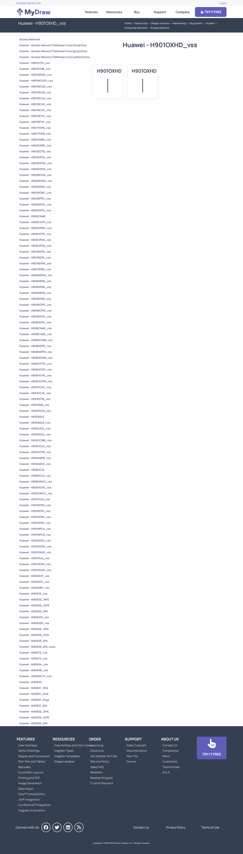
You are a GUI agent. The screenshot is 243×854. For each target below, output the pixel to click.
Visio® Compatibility (31, 794)
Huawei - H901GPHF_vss (35, 517)
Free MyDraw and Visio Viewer (72, 745)
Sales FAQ (97, 767)
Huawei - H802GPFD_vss (35, 157)
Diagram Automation (31, 810)
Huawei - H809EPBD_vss (35, 299)
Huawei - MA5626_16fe (34, 629)
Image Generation (30, 783)
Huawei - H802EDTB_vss (35, 151)
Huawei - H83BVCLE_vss (35, 475)
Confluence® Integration (34, 805)
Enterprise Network (136, 27)
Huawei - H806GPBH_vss (35, 228)
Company (183, 12)
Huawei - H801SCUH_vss (35, 98)
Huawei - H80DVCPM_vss (35, 381)
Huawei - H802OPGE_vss (35, 169)
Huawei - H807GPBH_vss (35, 269)
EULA (166, 772)
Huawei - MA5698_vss (33, 670)
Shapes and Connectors (34, 756)
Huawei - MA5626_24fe (34, 635)
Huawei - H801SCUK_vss (35, 104)
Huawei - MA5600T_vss (34, 576)
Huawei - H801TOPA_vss (35, 128)
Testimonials (171, 767)
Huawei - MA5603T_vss (34, 582)
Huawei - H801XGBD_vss (35, 139)
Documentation (136, 751)
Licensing (96, 745)
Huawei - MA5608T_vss (34, 587)
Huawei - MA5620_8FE (33, 611)
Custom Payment (101, 783)
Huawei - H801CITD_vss (34, 63)
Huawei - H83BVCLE (31, 470)
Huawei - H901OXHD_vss (35, 552)
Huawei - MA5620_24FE (34, 605)
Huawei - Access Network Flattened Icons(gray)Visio (53, 51)
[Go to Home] (34, 12)
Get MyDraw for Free (103, 756)
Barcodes (24, 767)
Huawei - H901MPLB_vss (35, 534)
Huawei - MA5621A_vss (34, 617)
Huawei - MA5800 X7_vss (35, 676)
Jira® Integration (29, 800)
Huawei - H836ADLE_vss (35, 434)
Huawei (210, 23)
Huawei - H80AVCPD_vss (35, 304)
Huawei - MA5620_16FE (34, 599)
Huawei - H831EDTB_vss (34, 399)
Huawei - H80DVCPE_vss (35, 375)
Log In (222, 3)
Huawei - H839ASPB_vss (35, 458)
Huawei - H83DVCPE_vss (35, 487)
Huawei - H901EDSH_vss (35, 505)
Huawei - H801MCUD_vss (35, 86)
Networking (179, 23)
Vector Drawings (29, 751)
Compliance (170, 751)
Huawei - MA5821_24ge (34, 699)
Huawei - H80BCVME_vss (35, 334)
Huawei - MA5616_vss (33, 593)
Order (95, 739)
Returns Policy (99, 761)
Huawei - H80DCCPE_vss (35, 363)
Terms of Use (210, 827)
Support (160, 12)
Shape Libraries (160, 23)
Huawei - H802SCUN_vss (35, 175)
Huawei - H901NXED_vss (35, 540)
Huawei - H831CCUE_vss (35, 393)
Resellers (96, 772)
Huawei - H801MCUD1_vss (36, 80)
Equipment (196, 23)
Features (91, 12)
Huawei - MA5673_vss (33, 652)
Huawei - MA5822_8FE (33, 723)
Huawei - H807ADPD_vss (35, 251)
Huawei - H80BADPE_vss (35, 322)
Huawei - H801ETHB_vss (34, 69)
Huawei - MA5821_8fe (33, 705)
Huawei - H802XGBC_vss (35, 192)
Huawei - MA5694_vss (33, 664)
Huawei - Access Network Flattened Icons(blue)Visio (53, 45)
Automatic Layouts (30, 772)
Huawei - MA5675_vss (33, 658)
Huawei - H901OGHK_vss (35, 546)
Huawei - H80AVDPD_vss (35, 316)
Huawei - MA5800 (30, 682)
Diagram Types (64, 751)
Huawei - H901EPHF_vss (34, 511)
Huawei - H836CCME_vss (35, 440)
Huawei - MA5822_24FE (34, 717)
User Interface (27, 745)
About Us (170, 739)
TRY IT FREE (213, 12)
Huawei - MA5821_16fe (33, 688)
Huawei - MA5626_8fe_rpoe (37, 646)
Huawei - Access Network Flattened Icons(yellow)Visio (54, 57)
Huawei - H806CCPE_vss (35, 222)
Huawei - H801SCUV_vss (35, 110)
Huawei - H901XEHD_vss (35, 564)
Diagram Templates (67, 756)
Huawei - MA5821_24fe (33, 694)
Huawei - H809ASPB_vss (35, 293)
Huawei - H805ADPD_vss (35, 204)
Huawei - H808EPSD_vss (35, 287)
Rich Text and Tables (31, 761)
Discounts (97, 751)
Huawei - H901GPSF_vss (34, 523)
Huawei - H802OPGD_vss (35, 163)
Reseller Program (101, 778)
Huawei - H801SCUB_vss (35, 92)
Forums (131, 761)
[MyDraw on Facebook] (45, 827)
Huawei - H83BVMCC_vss (35, 481)
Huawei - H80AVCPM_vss (35, 310)
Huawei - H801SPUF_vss (34, 122)
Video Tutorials (136, 745)
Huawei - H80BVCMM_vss (36, 340)
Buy (137, 12)
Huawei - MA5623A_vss (34, 623)
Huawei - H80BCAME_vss (35, 328)
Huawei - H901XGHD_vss (35, 570)
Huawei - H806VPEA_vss (35, 240)
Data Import (26, 789)
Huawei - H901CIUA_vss (34, 499)
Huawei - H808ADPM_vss (35, 275)
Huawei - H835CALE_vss (34, 428)
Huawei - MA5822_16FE (34, 711)
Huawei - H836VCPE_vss (35, 452)
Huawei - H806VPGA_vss (35, 245)
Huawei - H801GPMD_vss (35, 74)
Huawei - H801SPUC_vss (35, 116)
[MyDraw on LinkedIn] (68, 827)
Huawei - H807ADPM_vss (35, 263)
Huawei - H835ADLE (31, 416)
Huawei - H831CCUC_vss (35, 387)
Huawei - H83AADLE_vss (35, 464)
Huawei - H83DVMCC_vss (35, 493)
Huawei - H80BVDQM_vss (35, 357)
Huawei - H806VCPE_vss (35, 234)
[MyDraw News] (79, 827)
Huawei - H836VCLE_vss (35, 446)
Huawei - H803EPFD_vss (35, 198)
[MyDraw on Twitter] (57, 827)
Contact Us (170, 745)
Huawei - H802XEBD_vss (35, 186)
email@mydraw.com (29, 3)
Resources (114, 12)
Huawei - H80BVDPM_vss (35, 352)
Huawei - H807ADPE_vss (35, 257)
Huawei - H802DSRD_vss (35, 145)
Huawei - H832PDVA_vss (35, 411)
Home (128, 23)
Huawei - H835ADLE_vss (34, 422)
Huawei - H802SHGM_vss (35, 181)
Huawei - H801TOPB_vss (35, 133)
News (166, 756)
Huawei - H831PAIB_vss (34, 405)
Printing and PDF (29, 778)
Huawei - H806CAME (32, 216)
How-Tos (132, 756)
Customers (170, 761)
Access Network (160, 27)
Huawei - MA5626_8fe (33, 640)
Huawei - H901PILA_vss (34, 558)
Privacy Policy (175, 827)
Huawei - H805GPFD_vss (35, 210)
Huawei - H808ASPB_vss (35, 281)
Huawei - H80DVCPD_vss (35, 369)
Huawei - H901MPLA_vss (35, 528)
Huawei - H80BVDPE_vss (35, 346)
